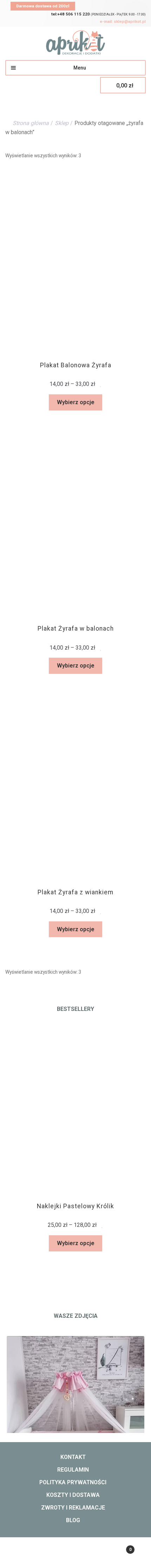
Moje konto (25, 1553)
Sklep (61, 123)
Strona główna (31, 123)
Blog (73, 1520)
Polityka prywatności (72, 1482)
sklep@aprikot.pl (123, 21)
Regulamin (73, 1469)
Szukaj (75, 1553)
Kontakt (73, 1457)
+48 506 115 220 (70, 14)
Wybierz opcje (75, 402)
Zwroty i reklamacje (73, 1507)
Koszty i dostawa (73, 1495)
